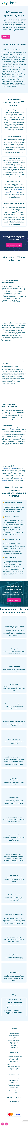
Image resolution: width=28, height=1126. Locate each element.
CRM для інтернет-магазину (14, 1064)
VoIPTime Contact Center (9, 468)
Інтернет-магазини (14, 1033)
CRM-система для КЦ (14, 1078)
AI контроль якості (14, 1068)
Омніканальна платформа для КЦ (14, 1056)
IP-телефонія (14, 1069)
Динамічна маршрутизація (14, 854)
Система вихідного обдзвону (14, 704)
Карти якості (14, 875)
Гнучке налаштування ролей (14, 817)
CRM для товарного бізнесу (14, 1066)
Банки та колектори (14, 1032)
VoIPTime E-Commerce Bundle (14, 1063)
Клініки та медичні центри (14, 1040)
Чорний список (14, 972)
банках (18, 478)
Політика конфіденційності (14, 1104)
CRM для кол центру (14, 666)
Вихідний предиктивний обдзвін (14, 1084)
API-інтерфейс (14, 649)
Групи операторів (14, 834)
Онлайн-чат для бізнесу (14, 1085)
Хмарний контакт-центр (14, 1058)
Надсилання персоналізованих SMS (14, 721)
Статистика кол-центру (14, 937)
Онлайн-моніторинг (14, 894)
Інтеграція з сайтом (14, 739)
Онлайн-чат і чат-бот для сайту (14, 757)
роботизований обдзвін (12, 192)
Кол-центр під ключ (14, 1059)
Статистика (14, 1092)
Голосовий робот (14, 797)
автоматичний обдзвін (18, 189)
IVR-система (14, 684)
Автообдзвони (14, 1045)
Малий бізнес (14, 1043)
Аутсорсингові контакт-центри (14, 1038)
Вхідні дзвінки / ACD (14, 1080)
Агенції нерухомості (14, 1042)
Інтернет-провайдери (14, 1035)
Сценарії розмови (14, 954)
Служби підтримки (14, 1037)
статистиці (12, 429)
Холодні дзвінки (14, 1047)
